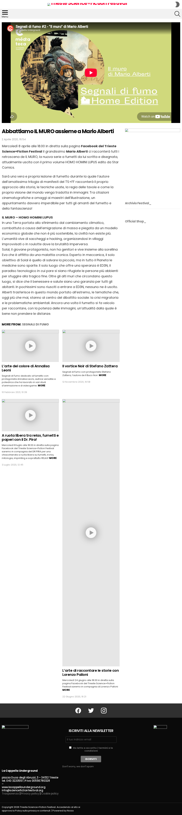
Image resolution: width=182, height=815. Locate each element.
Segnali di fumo (35, 324)
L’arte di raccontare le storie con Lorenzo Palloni (90, 672)
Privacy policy (30, 793)
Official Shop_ (135, 221)
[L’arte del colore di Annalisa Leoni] (30, 346)
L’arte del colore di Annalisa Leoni (26, 368)
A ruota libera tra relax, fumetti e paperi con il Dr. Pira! (30, 437)
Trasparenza (10, 793)
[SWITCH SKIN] (177, 4)
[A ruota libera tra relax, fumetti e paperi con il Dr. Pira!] (30, 415)
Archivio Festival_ (138, 203)
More (41, 385)
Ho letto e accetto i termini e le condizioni (93, 749)
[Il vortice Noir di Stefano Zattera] (90, 346)
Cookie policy (49, 793)
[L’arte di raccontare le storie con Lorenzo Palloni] (90, 532)
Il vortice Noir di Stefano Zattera (89, 366)
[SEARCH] (177, 13)
